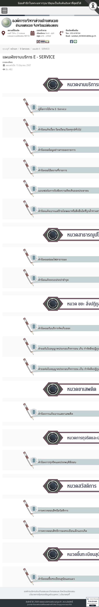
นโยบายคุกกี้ (65, 594)
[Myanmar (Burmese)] (47, 41)
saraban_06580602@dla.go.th (83, 36)
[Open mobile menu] (4, 10)
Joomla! (30, 604)
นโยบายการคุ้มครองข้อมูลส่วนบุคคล (43, 594)
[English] (38, 41)
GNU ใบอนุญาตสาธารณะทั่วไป (62, 604)
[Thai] (43, 41)
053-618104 (75, 33)
